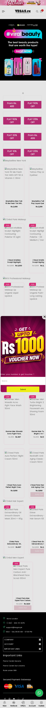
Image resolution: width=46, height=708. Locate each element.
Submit (23, 389)
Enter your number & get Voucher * (17, 374)
